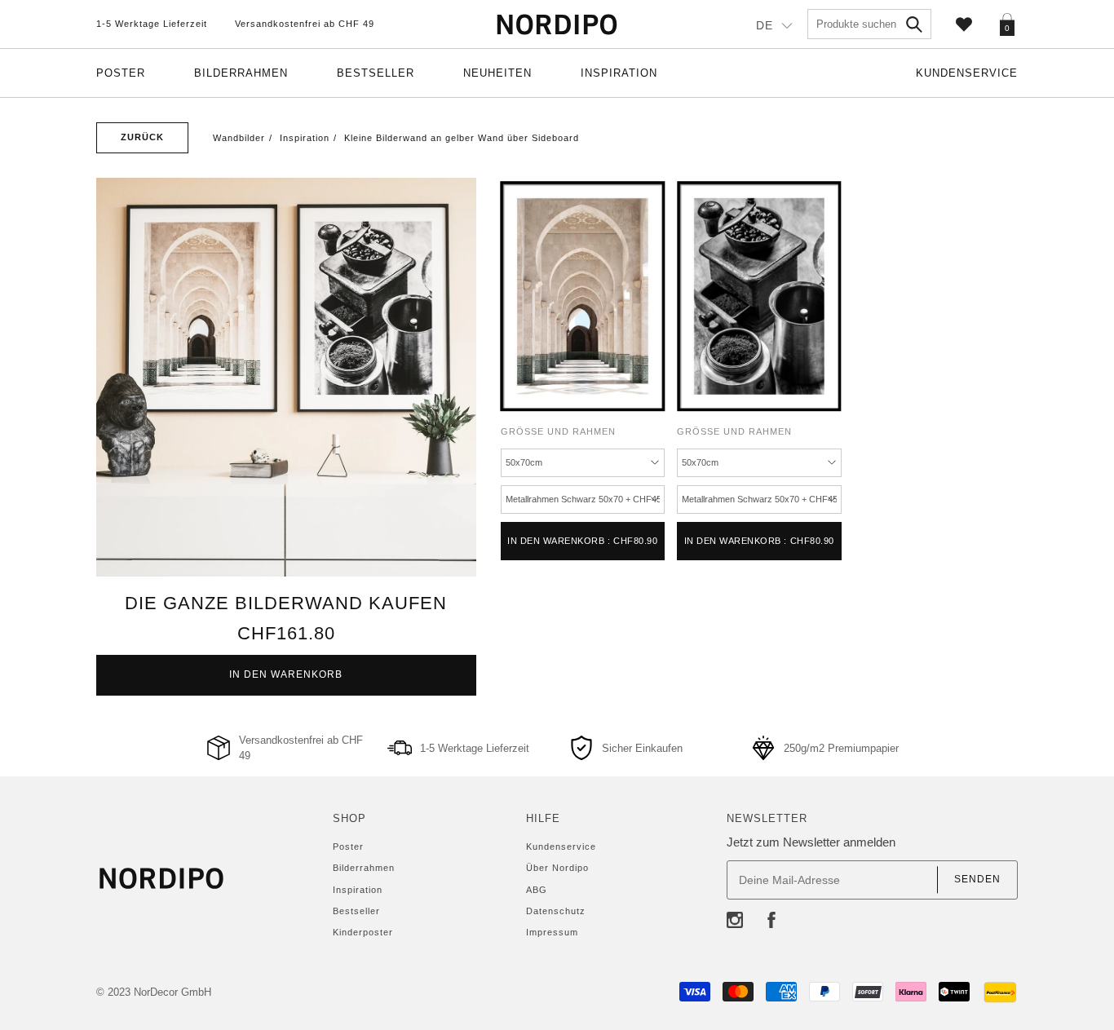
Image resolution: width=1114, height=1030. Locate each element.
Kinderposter (363, 932)
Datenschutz (556, 911)
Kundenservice (967, 73)
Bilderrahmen (241, 73)
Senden (977, 879)
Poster (120, 73)
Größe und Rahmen (558, 431)
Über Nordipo (557, 868)
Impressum (552, 932)
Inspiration (619, 73)
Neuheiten (497, 73)
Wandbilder (239, 138)
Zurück (142, 137)
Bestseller (375, 73)
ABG (536, 890)
